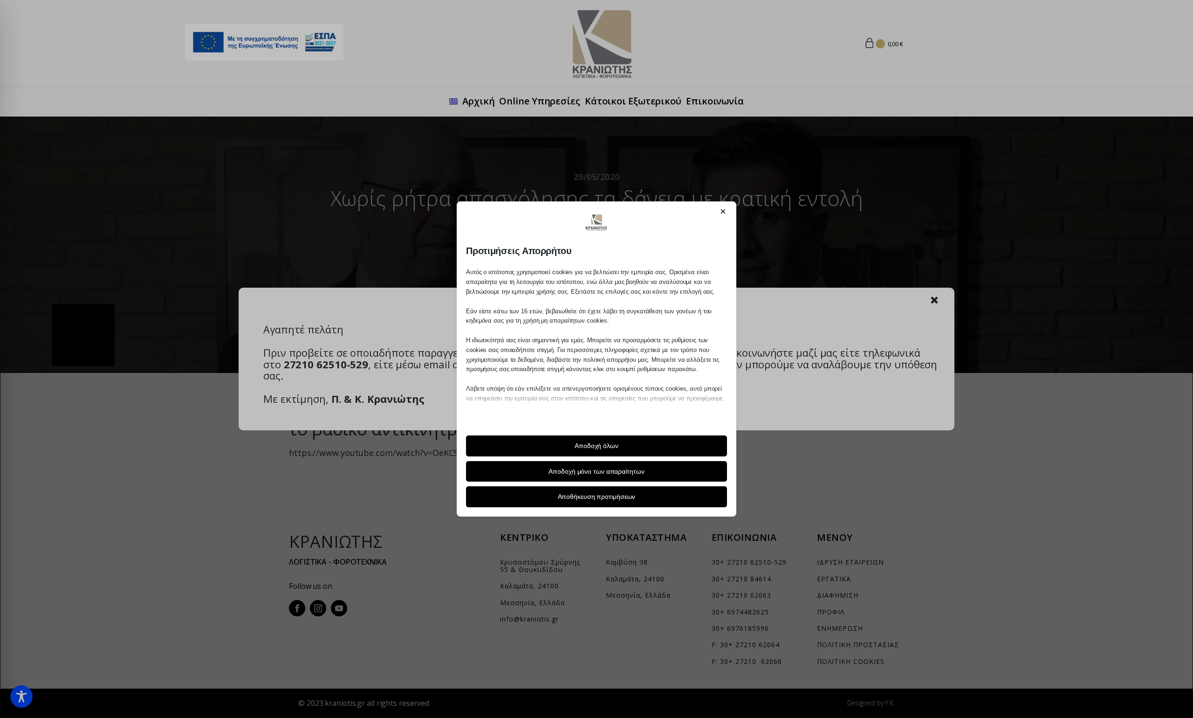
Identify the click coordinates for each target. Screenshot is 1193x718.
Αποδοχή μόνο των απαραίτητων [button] (596, 471)
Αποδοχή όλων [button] (596, 445)
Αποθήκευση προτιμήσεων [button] (597, 496)
